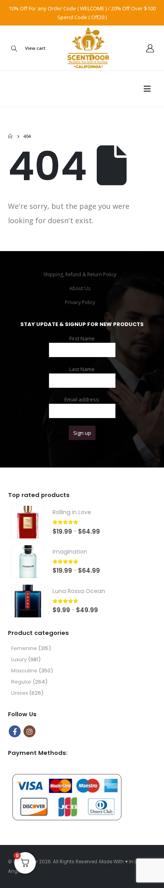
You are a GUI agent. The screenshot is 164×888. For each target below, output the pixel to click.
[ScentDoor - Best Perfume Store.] (82, 48)
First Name (82, 338)
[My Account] (150, 48)
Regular (21, 682)
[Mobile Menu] (149, 89)
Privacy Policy (80, 302)
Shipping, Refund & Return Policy (79, 274)
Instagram (29, 731)
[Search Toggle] (14, 48)
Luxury (19, 659)
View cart (35, 48)
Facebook (15, 731)
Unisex (19, 693)
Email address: (82, 399)
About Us (79, 288)
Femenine (24, 648)
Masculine (24, 670)
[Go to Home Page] (10, 136)
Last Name (82, 369)
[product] (28, 522)
